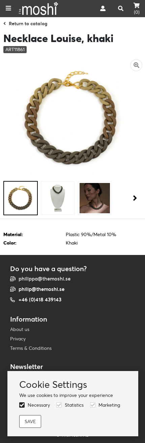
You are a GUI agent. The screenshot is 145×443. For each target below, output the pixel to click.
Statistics (74, 405)
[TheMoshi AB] (38, 8)
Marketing (109, 405)
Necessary (39, 405)
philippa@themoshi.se (44, 278)
